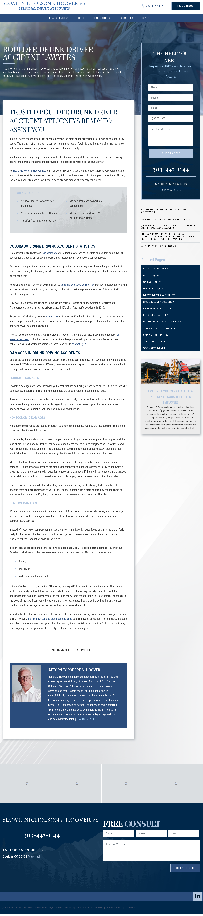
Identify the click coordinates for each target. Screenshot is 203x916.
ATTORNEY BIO (87, 719)
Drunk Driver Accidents (159, 295)
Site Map (130, 907)
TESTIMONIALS (101, 18)
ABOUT (80, 18)
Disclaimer (96, 907)
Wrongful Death (154, 348)
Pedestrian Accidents (158, 308)
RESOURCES (126, 18)
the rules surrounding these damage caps (49, 618)
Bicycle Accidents (155, 268)
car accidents (49, 253)
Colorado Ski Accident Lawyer (163, 321)
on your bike (52, 316)
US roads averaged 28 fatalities (77, 284)
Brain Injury (151, 275)
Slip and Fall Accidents (159, 328)
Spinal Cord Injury (155, 335)
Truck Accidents (154, 341)
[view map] (34, 856)
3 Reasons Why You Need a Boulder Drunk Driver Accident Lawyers (168, 226)
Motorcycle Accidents (158, 301)
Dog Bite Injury (153, 288)
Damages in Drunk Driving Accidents (165, 219)
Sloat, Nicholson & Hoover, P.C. (29, 170)
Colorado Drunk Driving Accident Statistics (164, 210)
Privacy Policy (114, 907)
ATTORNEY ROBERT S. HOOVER (159, 246)
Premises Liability (155, 315)
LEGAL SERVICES (58, 18)
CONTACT (147, 18)
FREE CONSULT (186, 6)
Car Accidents (152, 282)
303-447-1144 (154, 6)
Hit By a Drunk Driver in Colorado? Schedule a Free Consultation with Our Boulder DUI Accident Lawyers (167, 236)
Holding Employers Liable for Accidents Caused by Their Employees (170, 397)
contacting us (79, 344)
